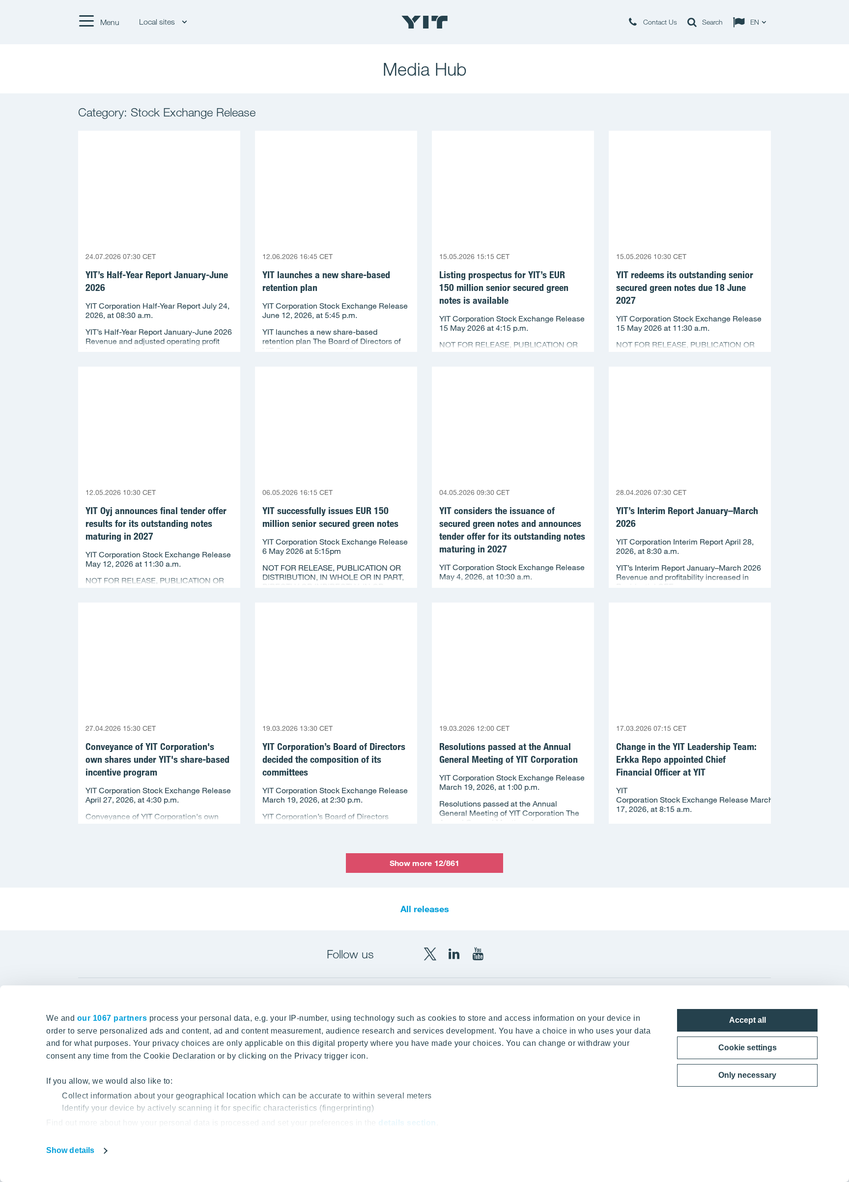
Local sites (158, 22)
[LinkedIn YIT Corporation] (454, 954)
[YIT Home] (424, 22)
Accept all (747, 1020)
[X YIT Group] (430, 954)
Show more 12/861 (425, 863)
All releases (424, 908)
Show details (70, 1150)
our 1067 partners (112, 1018)
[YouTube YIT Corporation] (478, 954)
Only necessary (747, 1075)
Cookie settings (747, 1047)
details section (407, 1123)
